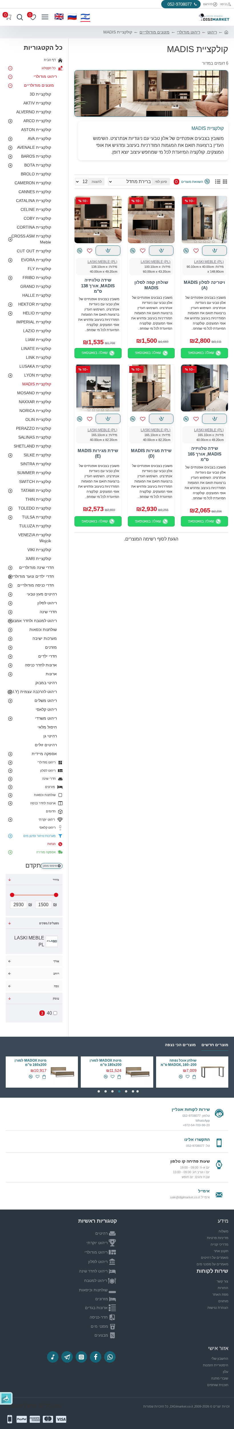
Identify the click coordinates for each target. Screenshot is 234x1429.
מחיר (56, 880)
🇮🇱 (85, 17)
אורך (56, 961)
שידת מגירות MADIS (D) (151, 453)
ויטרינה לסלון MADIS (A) (204, 285)
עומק (56, 998)
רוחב (56, 973)
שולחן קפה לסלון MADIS (151, 285)
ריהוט (212, 32)
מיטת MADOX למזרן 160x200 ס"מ (31, 1062)
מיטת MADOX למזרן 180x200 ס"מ (106, 1062)
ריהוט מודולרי (188, 32)
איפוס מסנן (50, 865)
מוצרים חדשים (214, 1044)
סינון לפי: (160, 182)
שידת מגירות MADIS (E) (98, 453)
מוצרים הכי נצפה (180, 1044)
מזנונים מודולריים (155, 32)
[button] (137, 1091)
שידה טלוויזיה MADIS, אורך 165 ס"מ (204, 454)
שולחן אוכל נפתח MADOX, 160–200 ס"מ (179, 1062)
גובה (56, 986)
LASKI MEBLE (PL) (209, 262)
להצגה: (96, 182)
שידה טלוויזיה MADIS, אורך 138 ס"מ (98, 286)
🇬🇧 (59, 17)
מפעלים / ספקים (49, 923)
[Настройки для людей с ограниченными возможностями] (6, 1398)
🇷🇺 (72, 17)
